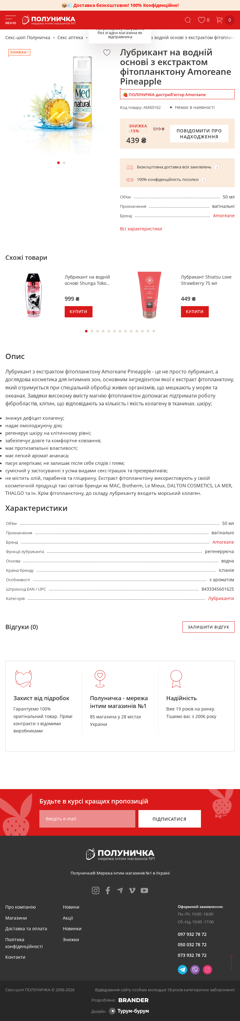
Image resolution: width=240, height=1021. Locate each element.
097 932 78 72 (192, 934)
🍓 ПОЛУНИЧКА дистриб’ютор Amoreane (164, 94)
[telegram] (120, 890)
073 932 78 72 (192, 955)
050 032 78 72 (192, 944)
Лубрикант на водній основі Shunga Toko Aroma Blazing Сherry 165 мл (87, 280)
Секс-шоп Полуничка (27, 37)
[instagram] (95, 890)
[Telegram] (182, 969)
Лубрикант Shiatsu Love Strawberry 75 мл (206, 280)
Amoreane (224, 215)
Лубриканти (103, 37)
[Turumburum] (129, 1011)
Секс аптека (70, 37)
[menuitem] (20, 907)
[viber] (195, 969)
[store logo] (50, 20)
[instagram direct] (207, 969)
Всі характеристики (141, 229)
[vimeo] (132, 890)
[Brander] (133, 1000)
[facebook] (108, 890)
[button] (203, 20)
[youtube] (144, 890)
